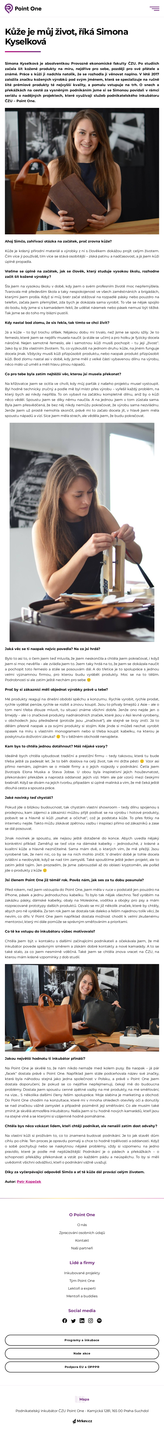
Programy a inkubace (82, 1340)
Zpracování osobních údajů (82, 1233)
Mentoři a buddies (82, 1296)
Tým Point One (82, 1281)
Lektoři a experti (82, 1288)
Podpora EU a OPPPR (82, 1367)
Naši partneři (82, 1248)
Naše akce (81, 1353)
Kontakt (82, 1240)
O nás (82, 1225)
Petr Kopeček (29, 1182)
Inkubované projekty (82, 1273)
